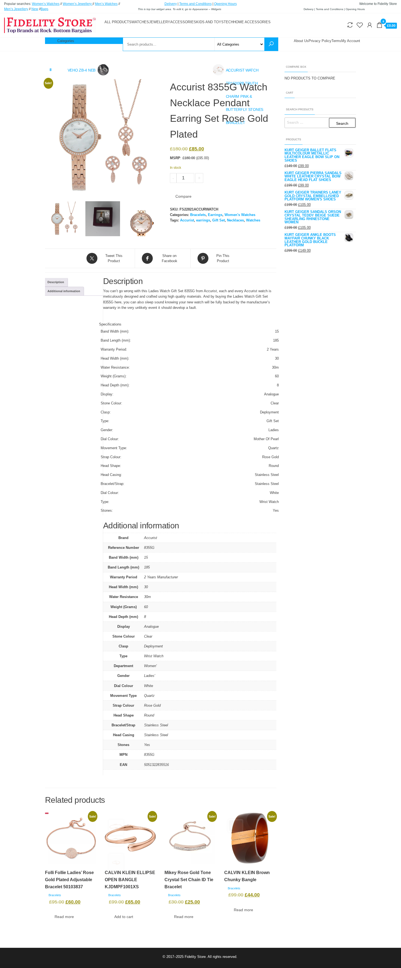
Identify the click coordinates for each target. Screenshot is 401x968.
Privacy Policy (320, 41)
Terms (336, 41)
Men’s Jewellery (16, 9)
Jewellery (159, 22)
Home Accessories (252, 22)
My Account (350, 41)
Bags (44, 9)
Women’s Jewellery (77, 4)
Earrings (215, 215)
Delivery (170, 4)
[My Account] (369, 25)
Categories (65, 41)
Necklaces (235, 220)
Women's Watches (240, 215)
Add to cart (221, 178)
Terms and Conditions (195, 4)
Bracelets (198, 215)
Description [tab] (55, 282)
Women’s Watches (45, 4)
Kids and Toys (210, 22)
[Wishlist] (359, 25)
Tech (228, 22)
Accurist (187, 220)
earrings (203, 220)
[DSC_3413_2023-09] (102, 218)
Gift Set (218, 220)
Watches (140, 22)
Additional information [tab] (63, 291)
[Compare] (350, 25)
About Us (301, 41)
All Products (117, 22)
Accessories (183, 22)
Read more (64, 916)
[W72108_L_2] (141, 223)
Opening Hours (225, 4)
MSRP (175, 158)
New (34, 9)
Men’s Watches (106, 4)
